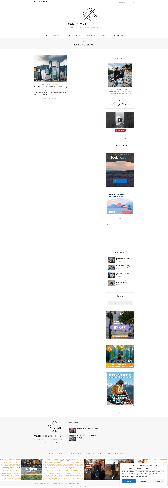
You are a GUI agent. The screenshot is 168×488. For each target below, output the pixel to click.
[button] (164, 465)
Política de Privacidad (91, 487)
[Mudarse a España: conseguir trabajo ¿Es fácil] (73, 469)
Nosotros (104, 35)
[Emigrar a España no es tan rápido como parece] (94, 469)
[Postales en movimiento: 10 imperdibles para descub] (52, 469)
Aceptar (129, 481)
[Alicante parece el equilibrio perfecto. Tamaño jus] (115, 469)
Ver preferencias (158, 481)
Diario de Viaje (73, 35)
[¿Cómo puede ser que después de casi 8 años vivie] (10, 469)
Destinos (56, 35)
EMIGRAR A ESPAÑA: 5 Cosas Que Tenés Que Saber (123, 281)
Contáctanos (119, 35)
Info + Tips (90, 35)
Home (46, 35)
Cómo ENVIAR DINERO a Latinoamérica (122, 274)
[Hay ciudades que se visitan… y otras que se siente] (31, 469)
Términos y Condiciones (77, 487)
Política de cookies (143, 485)
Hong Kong (55, 84)
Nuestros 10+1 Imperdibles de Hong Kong (50, 87)
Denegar (143, 481)
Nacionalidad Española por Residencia (123, 259)
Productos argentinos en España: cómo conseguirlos (123, 266)
